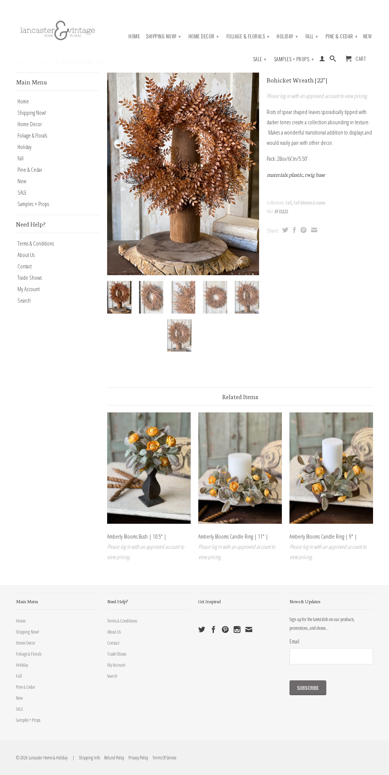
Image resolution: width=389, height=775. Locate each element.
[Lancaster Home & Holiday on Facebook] (213, 629)
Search (24, 300)
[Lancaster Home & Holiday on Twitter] (201, 629)
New (367, 36)
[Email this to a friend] (313, 230)
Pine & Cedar (342, 36)
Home (134, 36)
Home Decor (203, 36)
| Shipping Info (85, 757)
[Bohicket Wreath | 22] (183, 174)
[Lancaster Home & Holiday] (58, 29)
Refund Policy (112, 757)
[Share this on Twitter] (284, 230)
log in (285, 96)
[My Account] (322, 60)
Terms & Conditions (35, 243)
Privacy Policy (136, 757)
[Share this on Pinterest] (303, 230)
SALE (260, 59)
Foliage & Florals (248, 36)
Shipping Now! (163, 36)
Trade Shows (29, 277)
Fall (311, 36)
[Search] (333, 60)
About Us (26, 254)
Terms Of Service (162, 757)
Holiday (287, 36)
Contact (24, 266)
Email (294, 641)
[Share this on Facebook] (293, 230)
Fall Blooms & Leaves (309, 202)
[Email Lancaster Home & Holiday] (248, 629)
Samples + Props (294, 59)
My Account (28, 288)
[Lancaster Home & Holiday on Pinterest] (225, 629)
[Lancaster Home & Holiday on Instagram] (237, 629)
